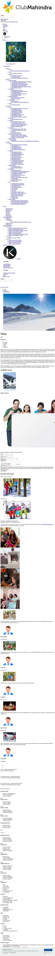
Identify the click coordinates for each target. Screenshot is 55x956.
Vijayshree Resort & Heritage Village (19, 124)
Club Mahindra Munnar (16, 109)
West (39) (8, 142)
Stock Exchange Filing (8, 897)
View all (9, 63)
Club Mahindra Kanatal (16, 92)
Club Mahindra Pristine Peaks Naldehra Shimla (21, 86)
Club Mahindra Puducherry (17, 119)
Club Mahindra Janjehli (16, 87)
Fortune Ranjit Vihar (15, 104)
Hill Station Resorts (5, 835)
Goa (9, 182)
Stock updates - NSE (7, 902)
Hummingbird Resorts (16, 158)
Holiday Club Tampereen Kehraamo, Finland (18, 234)
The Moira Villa (14, 198)
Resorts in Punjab (7, 796)
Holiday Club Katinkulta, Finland (16, 229)
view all (18, 522)
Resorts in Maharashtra (8, 819)
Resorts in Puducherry (8, 811)
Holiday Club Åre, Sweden (14, 237)
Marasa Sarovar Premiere (16, 73)
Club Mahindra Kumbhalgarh (17, 154)
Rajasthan (11, 150)
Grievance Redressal (7, 890)
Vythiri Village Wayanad (16, 115)
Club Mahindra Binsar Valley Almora (19, 91)
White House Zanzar (15, 98)
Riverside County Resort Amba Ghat (19, 177)
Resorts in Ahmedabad (8, 877)
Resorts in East (4, 799)
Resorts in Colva (6, 849)
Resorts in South (4, 807)
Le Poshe (13, 131)
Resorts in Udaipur (7, 878)
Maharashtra (11, 169)
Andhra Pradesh (12, 138)
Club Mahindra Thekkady (16, 110)
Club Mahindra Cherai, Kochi (17, 114)
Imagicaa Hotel (14, 178)
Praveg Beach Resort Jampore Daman (19, 200)
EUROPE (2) (9, 219)
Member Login (14, 21)
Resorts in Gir (6, 856)
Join (4, 19)
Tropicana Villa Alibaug (16, 179)
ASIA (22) (8, 218)
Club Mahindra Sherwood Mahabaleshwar (20, 171)
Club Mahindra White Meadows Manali (19, 84)
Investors (3, 894)
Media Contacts (6, 936)
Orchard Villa (14, 189)
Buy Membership (7, 265)
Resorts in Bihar (6, 804)
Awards (5, 926)
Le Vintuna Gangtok (15, 76)
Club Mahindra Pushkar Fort (17, 161)
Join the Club (3, 470)
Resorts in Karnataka (7, 812)
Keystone (5, 26)
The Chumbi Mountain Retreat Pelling (19, 78)
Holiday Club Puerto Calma (14, 242)
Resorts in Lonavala (7, 841)
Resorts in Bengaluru (7, 876)
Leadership (5, 929)
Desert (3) (8, 213)
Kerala (10, 107)
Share (2, 337)
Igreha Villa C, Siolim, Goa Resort (18, 193)
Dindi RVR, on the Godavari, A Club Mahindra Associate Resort (25, 141)
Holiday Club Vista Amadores (15, 240)
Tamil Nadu (11, 127)
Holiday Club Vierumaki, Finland (16, 235)
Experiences (5, 25)
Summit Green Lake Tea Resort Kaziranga (20, 70)
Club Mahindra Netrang (16, 148)
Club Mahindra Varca (15, 185)
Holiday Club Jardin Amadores (15, 241)
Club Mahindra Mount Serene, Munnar (19, 108)
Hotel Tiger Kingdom (15, 159)
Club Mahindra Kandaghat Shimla (18, 83)
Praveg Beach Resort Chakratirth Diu (19, 202)
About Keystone (6, 264)
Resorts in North (4, 791)
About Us (3, 923)
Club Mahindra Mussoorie (16, 90)
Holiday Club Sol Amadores (15, 243)
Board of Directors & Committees (10, 900)
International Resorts (7, 217)
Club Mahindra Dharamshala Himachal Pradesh (21, 81)
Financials (5, 896)
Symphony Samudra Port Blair (17, 137)
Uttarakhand (11, 89)
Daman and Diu (12, 199)
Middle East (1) (9, 223)
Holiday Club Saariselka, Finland (16, 231)
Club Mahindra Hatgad (16, 170)
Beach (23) (8, 211)
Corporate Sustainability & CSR (10, 930)
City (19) (8, 212)
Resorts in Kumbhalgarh (8, 858)
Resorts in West (4, 815)
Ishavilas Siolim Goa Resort (17, 195)
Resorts (4, 24)
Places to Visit (6, 916)
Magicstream (6, 908)
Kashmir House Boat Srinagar (17, 97)
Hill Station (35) (9, 208)
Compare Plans (6, 266)
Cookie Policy (13, 952)
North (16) (8, 79)
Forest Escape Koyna (15, 176)
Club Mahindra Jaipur (16, 155)
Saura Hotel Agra (15, 101)
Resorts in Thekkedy (7, 840)
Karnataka (11, 120)
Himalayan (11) (9, 209)
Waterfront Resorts (5, 863)
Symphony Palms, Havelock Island (18, 135)
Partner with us (6, 939)
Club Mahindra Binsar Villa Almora (18, 93)
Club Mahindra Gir (15, 146)
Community (5, 907)
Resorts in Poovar (7, 868)
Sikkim (10, 74)
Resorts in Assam (7, 801)
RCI (4, 884)
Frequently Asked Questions (9, 273)
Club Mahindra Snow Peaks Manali (18, 85)
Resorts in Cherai (7, 847)
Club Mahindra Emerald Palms (17, 184)
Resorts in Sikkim (7, 803)
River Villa (13, 190)
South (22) (8, 106)
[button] (48, 953)
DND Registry (6, 892)
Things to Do (6, 917)
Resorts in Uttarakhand (8, 794)
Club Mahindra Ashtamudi (17, 112)
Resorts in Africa (6, 827)
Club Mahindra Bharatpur (16, 162)
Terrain (4, 206)
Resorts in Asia (6, 825)
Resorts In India (6, 66)
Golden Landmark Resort (16, 126)
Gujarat (10, 143)
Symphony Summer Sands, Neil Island (19, 136)
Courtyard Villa (14, 188)
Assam (10, 69)
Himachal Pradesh (12, 80)
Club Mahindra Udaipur (16, 152)
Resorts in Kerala (7, 810)
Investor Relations (7, 899)
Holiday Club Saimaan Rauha (15, 232)
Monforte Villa (14, 196)
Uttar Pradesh (11, 99)
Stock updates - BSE (7, 901)
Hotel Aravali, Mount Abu (16, 156)
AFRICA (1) (8, 224)
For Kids (5, 919)
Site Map (5, 889)
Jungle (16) (8, 214)
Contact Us (5, 274)
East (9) (7, 68)
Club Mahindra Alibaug (16, 173)
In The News (6, 937)
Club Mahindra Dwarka (16, 147)
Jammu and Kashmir (13, 96)
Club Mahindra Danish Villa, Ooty (18, 129)
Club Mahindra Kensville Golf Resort (19, 144)
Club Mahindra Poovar (16, 113)
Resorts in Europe (7, 826)
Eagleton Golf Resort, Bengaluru (18, 125)
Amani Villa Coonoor (15, 132)
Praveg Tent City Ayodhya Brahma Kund (20, 102)
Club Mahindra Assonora (16, 187)
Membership (6, 910)
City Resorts (3, 873)
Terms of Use (6, 888)
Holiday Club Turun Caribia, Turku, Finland (18, 228)
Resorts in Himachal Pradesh (9, 793)
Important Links (4, 904)
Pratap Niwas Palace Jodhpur (17, 164)
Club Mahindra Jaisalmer (16, 153)
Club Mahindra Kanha (16, 166)
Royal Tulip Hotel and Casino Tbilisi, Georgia (21, 222)
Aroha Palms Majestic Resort (17, 192)
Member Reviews (7, 920)
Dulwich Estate (14, 181)
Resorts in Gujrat (6, 820)
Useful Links (3, 882)
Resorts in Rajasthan (7, 818)
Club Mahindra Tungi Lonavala (18, 175)
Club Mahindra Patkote (16, 95)
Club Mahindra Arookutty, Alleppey (19, 116)
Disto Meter (5, 885)
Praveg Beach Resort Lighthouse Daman (20, 201)
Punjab (10, 103)
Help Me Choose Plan (8, 267)
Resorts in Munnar (7, 838)
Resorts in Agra (6, 875)
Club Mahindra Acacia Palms (17, 183)
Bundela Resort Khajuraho (17, 167)
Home (6, 30)
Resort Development (7, 940)
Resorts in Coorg (6, 837)
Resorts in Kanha (7, 857)
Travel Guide (6, 921)
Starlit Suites (14, 139)
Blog (4, 27)
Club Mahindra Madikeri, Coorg (18, 121)
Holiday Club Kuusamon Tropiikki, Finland (18, 230)
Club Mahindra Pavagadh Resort (18, 149)
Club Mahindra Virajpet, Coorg (18, 122)
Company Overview (7, 928)
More (2, 798)
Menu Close (3, 20)
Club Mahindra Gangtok (16, 75)
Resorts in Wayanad (7, 860)
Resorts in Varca (6, 848)
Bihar (10, 72)
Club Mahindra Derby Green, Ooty (18, 130)
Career (4, 927)
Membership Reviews (7, 909)
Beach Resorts (4, 844)
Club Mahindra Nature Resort (17, 160)
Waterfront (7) (9, 216)
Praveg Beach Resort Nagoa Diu (18, 204)
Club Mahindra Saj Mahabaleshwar (18, 172)
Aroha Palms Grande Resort (17, 194)
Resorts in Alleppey (7, 867)
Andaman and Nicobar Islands (15, 133)
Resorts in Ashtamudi (7, 865)
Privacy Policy (5, 952)
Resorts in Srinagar (7, 869)
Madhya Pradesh (12, 165)
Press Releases (6, 935)
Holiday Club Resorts (7, 225)
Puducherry (11, 118)
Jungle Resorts (4, 854)
